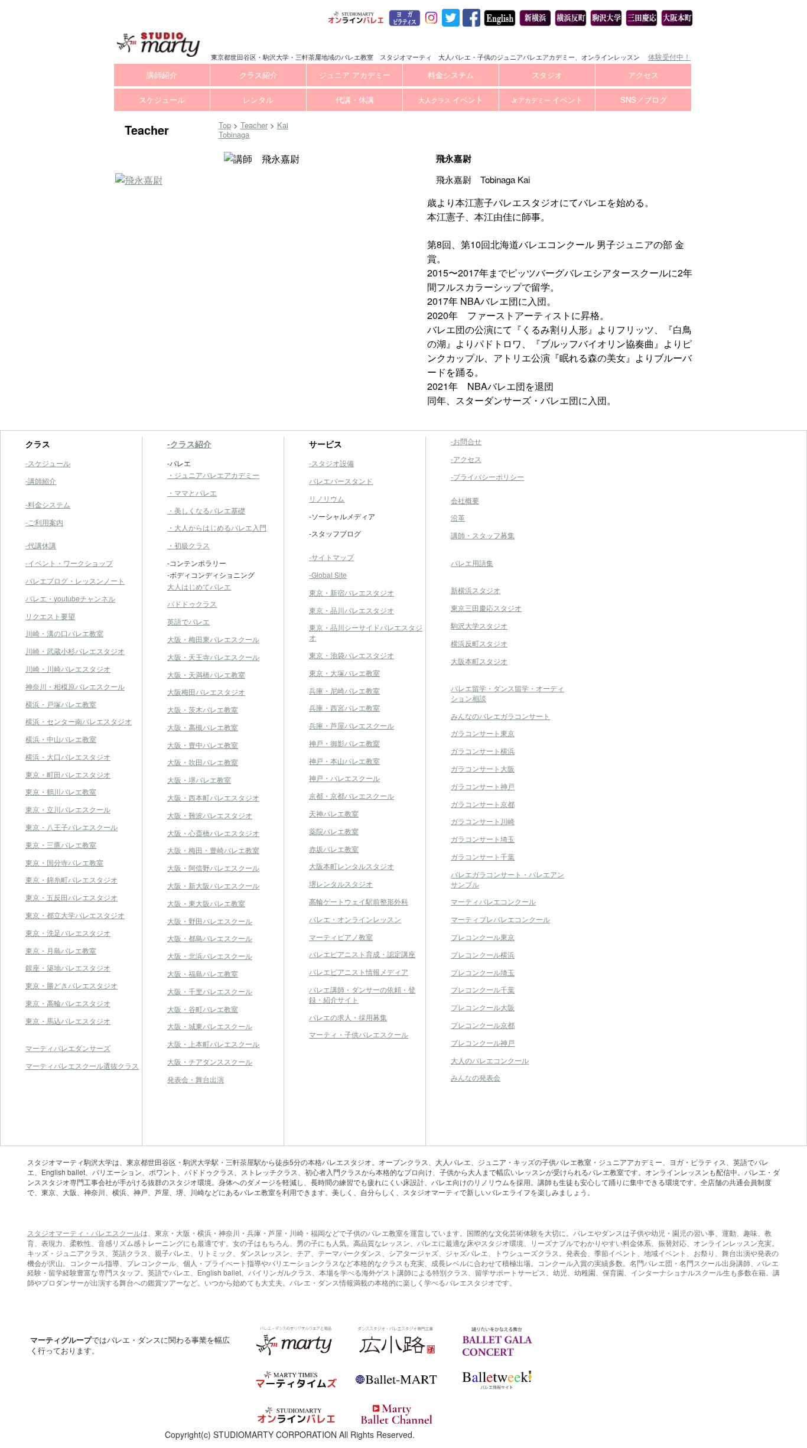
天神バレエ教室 (334, 813)
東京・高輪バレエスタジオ (67, 1003)
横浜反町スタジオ (479, 643)
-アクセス (466, 459)
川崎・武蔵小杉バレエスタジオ (75, 651)
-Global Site (328, 575)
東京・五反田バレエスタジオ (71, 897)
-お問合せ (466, 441)
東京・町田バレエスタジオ (67, 774)
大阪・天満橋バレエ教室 (206, 674)
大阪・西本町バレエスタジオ (213, 797)
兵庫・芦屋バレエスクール (351, 725)
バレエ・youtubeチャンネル (70, 598)
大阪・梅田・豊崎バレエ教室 (213, 850)
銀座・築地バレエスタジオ (67, 967)
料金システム (451, 74)
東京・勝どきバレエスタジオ (71, 985)
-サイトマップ (331, 557)
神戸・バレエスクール (344, 778)
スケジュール (162, 99)
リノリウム (326, 498)
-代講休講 (40, 545)
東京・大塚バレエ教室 (344, 673)
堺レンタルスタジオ (341, 883)
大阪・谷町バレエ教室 (202, 1009)
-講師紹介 (40, 481)
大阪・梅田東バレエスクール (213, 639)
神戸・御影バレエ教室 (344, 743)
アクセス (643, 74)
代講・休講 (355, 99)
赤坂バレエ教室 (334, 849)
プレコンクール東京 (483, 937)
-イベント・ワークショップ (69, 563)
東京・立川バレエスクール (67, 809)
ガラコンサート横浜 (483, 751)
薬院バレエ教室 (334, 831)
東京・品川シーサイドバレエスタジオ (365, 632)
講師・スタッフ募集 (483, 535)
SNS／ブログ (643, 99)
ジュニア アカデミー (355, 74)
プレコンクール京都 (483, 1025)
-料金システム (47, 504)
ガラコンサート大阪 (483, 768)
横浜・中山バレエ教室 (60, 739)
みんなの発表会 (475, 1077)
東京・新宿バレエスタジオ (351, 592)
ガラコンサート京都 (483, 804)
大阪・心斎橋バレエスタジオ (213, 833)
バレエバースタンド (341, 481)
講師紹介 (162, 74)
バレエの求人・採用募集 (348, 1017)
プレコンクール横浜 (483, 954)
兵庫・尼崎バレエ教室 (344, 690)
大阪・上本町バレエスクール (213, 1044)
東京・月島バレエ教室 (60, 950)
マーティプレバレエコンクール (500, 919)
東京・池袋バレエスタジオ (351, 655)
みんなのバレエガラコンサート (500, 716)
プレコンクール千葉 (483, 989)
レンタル (258, 99)
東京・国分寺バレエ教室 (64, 862)
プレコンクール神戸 (483, 1042)
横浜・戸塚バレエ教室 (60, 704)
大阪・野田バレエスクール (209, 921)
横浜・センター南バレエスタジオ (78, 721)
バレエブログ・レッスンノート (75, 580)
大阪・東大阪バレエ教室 (206, 903)
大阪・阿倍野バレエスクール (213, 868)
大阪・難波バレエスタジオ (209, 815)
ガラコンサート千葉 (483, 856)
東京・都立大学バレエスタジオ (75, 915)
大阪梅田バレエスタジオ (206, 691)
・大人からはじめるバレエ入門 (216, 527)
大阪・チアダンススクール (209, 1061)
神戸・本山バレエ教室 (344, 761)
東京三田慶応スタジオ (486, 608)
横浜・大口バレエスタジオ (67, 756)
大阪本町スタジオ (479, 661)
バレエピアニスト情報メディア (358, 972)
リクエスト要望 (50, 616)
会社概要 (465, 500)
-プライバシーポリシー (487, 476)
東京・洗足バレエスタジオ (67, 933)
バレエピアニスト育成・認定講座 (362, 954)
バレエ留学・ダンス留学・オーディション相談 (507, 693)
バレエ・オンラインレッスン (355, 919)
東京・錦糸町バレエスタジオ (71, 879)
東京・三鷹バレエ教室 (60, 844)
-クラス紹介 (189, 444)
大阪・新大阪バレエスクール (213, 885)
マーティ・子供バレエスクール (358, 1034)
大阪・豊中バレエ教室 (202, 745)
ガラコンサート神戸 (483, 786)
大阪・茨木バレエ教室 (202, 709)
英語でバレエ (188, 621)
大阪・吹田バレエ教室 (202, 762)
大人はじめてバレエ (199, 586)
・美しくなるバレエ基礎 (206, 510)
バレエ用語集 (472, 563)
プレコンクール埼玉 (483, 972)
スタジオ (547, 74)
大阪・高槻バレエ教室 (202, 727)
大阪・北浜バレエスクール (209, 956)
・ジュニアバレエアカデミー (213, 475)
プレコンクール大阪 (483, 1007)
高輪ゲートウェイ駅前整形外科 (358, 901)
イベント (450, 99)
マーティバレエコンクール (493, 901)
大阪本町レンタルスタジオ (351, 866)
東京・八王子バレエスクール (71, 827)
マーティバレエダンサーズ (67, 1048)
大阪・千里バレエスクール (209, 991)
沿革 (458, 517)
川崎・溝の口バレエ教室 (64, 633)
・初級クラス (188, 545)
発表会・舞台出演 (195, 1079)
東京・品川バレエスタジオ (351, 610)
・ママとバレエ (192, 492)
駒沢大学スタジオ (479, 625)
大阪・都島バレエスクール (209, 938)
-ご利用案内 (44, 522)
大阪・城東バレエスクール (209, 1026)
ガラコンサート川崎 (483, 821)
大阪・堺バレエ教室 (199, 780)
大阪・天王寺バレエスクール (213, 657)
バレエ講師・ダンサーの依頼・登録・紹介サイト (362, 994)
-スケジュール (47, 463)
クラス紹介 (258, 74)
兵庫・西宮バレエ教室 (344, 707)
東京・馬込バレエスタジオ (67, 1021)
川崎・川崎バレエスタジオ (67, 668)
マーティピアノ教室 (341, 937)
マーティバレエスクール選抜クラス (82, 1065)
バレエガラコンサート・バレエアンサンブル (507, 879)
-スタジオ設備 (331, 463)
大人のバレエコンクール (490, 1060)
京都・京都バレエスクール (351, 795)
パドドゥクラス (192, 603)
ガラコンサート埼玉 (483, 839)
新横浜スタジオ (475, 590)
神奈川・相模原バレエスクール (75, 686)
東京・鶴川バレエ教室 (60, 791)
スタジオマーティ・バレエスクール (84, 1233)
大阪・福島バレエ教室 (202, 973)
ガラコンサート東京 (483, 733)
